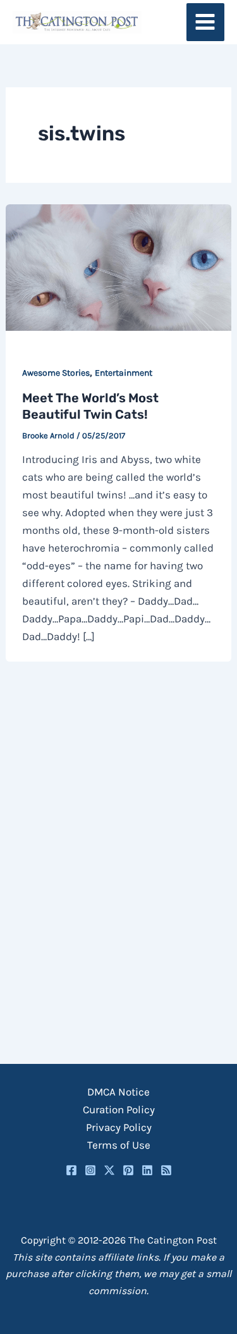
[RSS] (166, 1170)
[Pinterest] (128, 1170)
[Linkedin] (147, 1170)
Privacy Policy (119, 1127)
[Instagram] (90, 1170)
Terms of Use (118, 1145)
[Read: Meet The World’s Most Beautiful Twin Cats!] (118, 266)
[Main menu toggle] (205, 22)
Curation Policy (119, 1109)
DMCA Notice (118, 1091)
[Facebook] (71, 1170)
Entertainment (123, 372)
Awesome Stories (56, 372)
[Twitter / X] (109, 1170)
